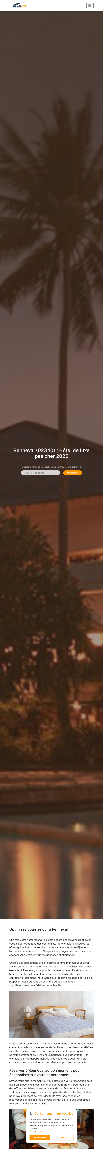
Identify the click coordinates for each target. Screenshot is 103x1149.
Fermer (63, 1137)
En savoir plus (36, 1131)
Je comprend (40, 1137)
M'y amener (72, 473)
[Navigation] (90, 5)
